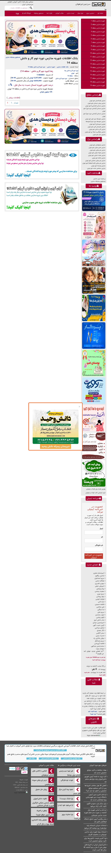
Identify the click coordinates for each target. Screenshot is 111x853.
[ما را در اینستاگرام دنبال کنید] (22, 768)
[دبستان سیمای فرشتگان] (93, 253)
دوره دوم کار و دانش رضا (71, 71)
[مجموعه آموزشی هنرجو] (93, 446)
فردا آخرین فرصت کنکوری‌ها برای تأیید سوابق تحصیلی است (95, 839)
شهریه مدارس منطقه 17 (97, 78)
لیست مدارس (70, 13)
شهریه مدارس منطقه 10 (97, 53)
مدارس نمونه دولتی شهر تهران (96, 153)
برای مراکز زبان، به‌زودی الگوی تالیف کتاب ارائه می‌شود (96, 805)
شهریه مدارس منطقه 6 (98, 39)
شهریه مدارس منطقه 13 (97, 64)
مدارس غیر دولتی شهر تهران (97, 150)
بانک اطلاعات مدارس (62, 67)
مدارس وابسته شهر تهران (98, 166)
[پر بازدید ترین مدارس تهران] (42, 164)
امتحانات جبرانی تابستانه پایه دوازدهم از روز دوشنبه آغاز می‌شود (95, 826)
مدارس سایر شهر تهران (99, 135)
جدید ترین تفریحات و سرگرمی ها (69, 765)
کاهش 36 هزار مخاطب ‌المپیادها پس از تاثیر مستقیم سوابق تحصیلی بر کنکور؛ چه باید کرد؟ (95, 788)
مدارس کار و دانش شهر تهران (97, 129)
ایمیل (101, 528)
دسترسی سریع (90, 13)
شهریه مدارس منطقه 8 (98, 46)
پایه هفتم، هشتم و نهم (49, 759)
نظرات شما (49, 13)
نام (102, 537)
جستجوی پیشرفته (38, 13)
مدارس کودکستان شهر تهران (97, 101)
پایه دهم (31, 759)
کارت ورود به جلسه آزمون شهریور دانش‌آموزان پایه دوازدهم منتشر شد (95, 779)
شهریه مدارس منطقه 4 (98, 31)
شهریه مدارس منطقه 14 (97, 67)
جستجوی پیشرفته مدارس (13, 57)
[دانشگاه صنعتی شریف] (93, 201)
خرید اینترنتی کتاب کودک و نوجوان (95, 493)
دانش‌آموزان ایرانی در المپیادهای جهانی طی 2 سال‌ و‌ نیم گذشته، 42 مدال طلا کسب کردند (95, 847)
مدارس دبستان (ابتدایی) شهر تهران (95, 106)
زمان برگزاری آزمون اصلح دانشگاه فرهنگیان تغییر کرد (95, 820)
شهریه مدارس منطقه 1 (98, 21)
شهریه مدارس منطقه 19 (97, 85)
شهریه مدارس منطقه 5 (98, 35)
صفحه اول (100, 13)
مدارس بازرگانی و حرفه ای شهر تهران (95, 132)
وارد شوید (93, 714)
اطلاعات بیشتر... (13, 97)
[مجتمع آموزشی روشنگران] (93, 308)
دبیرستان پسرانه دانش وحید (55, 446)
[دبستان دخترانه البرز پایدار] (93, 225)
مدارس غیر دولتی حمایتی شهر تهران (95, 161)
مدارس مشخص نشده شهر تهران (96, 168)
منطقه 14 (70, 76)
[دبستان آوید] (93, 391)
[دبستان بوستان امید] (93, 363)
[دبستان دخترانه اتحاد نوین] (93, 418)
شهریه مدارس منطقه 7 (98, 42)
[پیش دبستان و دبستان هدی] (42, 37)
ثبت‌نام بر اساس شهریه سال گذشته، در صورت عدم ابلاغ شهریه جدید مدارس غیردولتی (95, 813)
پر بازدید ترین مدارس (99, 179)
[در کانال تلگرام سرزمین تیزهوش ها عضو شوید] (26, 768)
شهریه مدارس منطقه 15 (97, 71)
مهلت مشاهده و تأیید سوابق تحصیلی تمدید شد (96, 771)
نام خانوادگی (99, 545)
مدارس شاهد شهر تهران (98, 158)
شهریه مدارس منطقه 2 (98, 24)
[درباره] (12, 768)
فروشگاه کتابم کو (26, 13)
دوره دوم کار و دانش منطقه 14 (36, 67)
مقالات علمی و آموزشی (46, 765)
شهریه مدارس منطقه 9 (98, 49)
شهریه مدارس (51, 67)
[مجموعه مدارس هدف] (93, 280)
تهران (72, 73)
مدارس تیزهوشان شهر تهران (97, 145)
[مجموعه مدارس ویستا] (93, 473)
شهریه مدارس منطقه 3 (98, 28)
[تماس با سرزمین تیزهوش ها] (24, 772)
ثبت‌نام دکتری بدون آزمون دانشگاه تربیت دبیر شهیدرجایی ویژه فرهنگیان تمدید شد (96, 797)
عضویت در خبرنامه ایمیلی (93, 556)
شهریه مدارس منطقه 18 (97, 82)
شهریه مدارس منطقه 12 (97, 60)
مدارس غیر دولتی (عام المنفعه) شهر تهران (93, 163)
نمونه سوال (80, 13)
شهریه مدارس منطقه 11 (97, 57)
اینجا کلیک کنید (92, 711)
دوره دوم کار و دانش (61, 78)
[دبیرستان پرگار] (93, 335)
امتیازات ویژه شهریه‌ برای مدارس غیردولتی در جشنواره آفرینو (95, 833)
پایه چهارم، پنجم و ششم (71, 759)
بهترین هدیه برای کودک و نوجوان (95, 489)
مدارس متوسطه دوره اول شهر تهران (95, 119)
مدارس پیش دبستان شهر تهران (96, 103)
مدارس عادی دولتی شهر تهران (97, 147)
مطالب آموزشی (60, 13)
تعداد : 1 (14, 103)
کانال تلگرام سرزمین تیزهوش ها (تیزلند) (50, 750)
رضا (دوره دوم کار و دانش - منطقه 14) (36, 71)
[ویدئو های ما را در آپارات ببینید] (18, 768)
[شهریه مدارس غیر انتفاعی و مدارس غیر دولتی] (42, 196)
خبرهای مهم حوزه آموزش (98, 765)
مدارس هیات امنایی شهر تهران (96, 155)
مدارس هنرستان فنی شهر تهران (96, 127)
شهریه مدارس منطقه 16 (97, 75)
